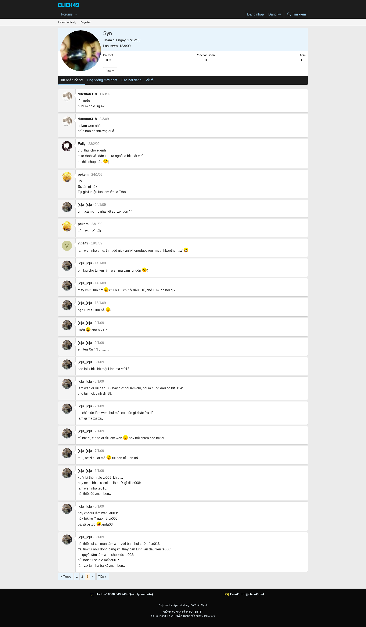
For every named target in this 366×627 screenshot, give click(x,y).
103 (108, 60)
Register (85, 22)
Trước (67, 576)
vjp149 (83, 243)
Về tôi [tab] (150, 80)
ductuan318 (87, 94)
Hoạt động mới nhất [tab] (102, 80)
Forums (67, 14)
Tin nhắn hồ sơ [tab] (71, 80)
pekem (83, 174)
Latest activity (67, 22)
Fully (82, 144)
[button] (76, 14)
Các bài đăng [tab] (131, 80)
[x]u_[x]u (85, 204)
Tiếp (101, 576)
